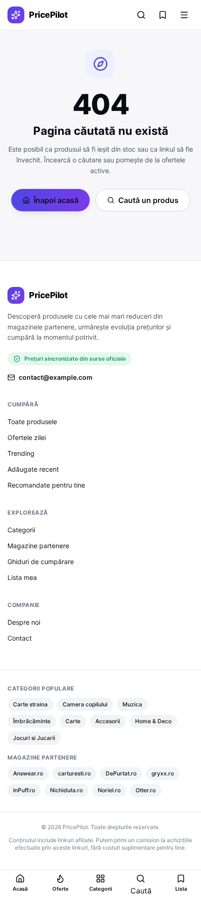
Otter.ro (146, 790)
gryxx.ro (162, 773)
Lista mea (22, 577)
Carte (72, 721)
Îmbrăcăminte (31, 721)
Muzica (132, 704)
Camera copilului (85, 704)
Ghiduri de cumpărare (40, 561)
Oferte (60, 889)
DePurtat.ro (121, 773)
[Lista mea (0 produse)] (162, 15)
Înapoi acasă (56, 200)
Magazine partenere (38, 546)
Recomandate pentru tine (46, 485)
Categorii (21, 530)
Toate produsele (32, 422)
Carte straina (30, 704)
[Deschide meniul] (184, 15)
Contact (19, 638)
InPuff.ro (24, 790)
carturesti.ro (74, 773)
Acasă (20, 889)
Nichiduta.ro (66, 790)
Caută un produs (148, 200)
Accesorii (107, 721)
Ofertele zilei (26, 437)
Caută (140, 890)
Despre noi (23, 622)
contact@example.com (56, 377)
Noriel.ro (109, 790)
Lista (181, 889)
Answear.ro (28, 773)
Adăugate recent (33, 469)
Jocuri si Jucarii (34, 737)
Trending (21, 453)
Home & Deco (153, 721)
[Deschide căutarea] (141, 15)
